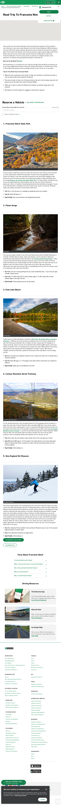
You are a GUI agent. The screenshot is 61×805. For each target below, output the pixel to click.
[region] (25, 795)
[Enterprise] (2, 2)
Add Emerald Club (48, 20)
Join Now (48, 16)
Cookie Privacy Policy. (21, 795)
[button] (58, 2)
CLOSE (43, 799)
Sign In (49, 12)
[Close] (46, 789)
